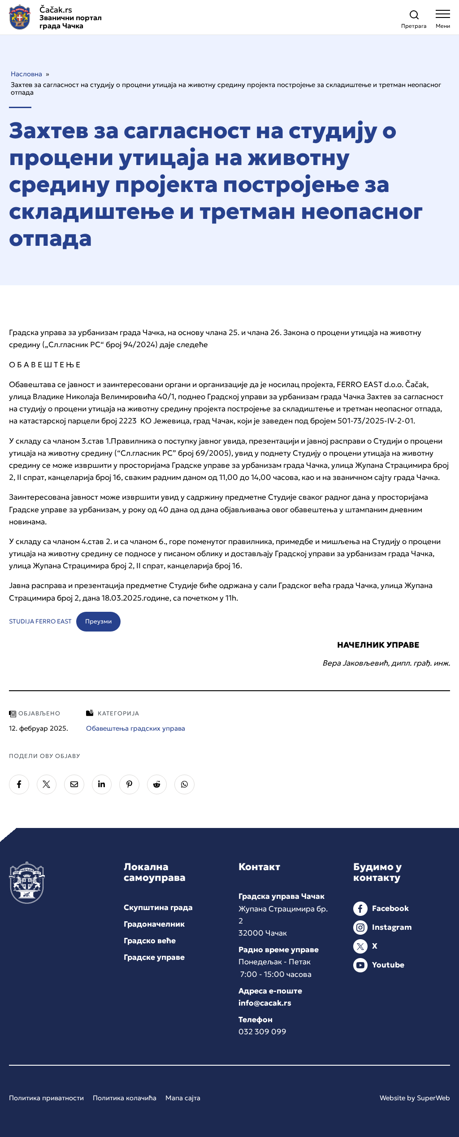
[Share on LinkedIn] (102, 785)
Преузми (98, 621)
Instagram (392, 927)
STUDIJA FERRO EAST (40, 621)
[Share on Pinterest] (129, 785)
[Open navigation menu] (443, 21)
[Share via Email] (74, 785)
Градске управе (154, 957)
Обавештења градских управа (135, 728)
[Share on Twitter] (47, 785)
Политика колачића (124, 1097)
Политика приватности (46, 1097)
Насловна (26, 74)
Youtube (388, 965)
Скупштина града (158, 907)
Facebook (390, 908)
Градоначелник (154, 924)
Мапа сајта (182, 1097)
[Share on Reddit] (157, 785)
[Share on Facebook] (19, 785)
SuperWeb (433, 1097)
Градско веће (150, 940)
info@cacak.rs (264, 1003)
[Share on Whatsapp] (184, 785)
